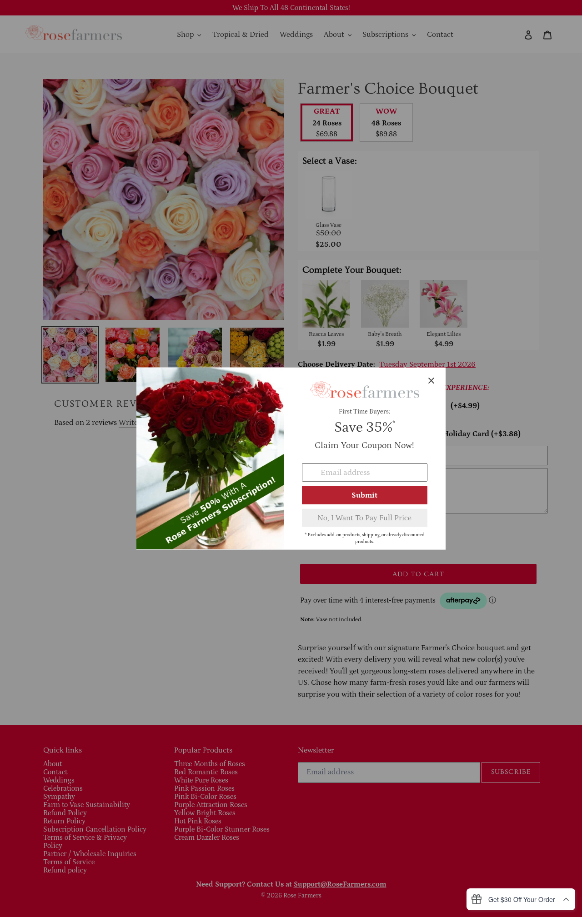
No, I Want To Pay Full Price (364, 517)
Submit (364, 494)
